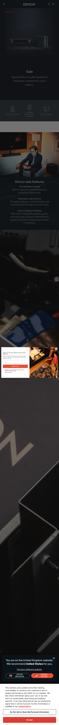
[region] (29, 704)
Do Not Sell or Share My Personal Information (29, 712)
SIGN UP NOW (15, 366)
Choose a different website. (29, 669)
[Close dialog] (54, 658)
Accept (29, 720)
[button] (42, 675)
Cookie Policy (25, 706)
